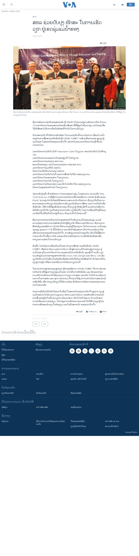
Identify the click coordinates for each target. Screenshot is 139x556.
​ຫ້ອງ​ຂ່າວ (5, 421)
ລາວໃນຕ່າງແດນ (77, 374)
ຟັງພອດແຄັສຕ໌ (76, 393)
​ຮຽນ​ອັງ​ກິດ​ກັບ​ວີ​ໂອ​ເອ (78, 426)
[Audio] (114, 5)
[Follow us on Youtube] (78, 351)
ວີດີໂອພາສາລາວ (8, 349)
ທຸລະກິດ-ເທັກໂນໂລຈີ (78, 379)
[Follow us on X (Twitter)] (91, 351)
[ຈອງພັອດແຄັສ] (110, 351)
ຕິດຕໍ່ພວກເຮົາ (41, 393)
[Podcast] (104, 351)
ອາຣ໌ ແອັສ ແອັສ (42, 407)
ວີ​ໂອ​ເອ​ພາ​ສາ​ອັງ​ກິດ (78, 421)
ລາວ (34, 17)
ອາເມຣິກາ (40, 374)
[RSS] (97, 351)
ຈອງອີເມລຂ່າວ (76, 407)
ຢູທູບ (3, 354)
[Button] (103, 43)
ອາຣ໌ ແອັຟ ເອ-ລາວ (112, 421)
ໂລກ (38, 379)
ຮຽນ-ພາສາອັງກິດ (111, 379)
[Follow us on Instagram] (85, 351)
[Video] (123, 5)
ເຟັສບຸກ (4, 407)
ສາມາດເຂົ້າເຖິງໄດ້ (112, 426)
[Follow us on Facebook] (72, 351)
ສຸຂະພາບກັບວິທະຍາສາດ (114, 374)
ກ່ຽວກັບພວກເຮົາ (8, 393)
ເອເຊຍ (4, 379)
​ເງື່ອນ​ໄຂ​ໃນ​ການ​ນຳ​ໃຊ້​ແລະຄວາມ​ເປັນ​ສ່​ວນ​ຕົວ (50, 423)
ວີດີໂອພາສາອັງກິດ (8, 359)
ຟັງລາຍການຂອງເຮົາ (43, 349)
